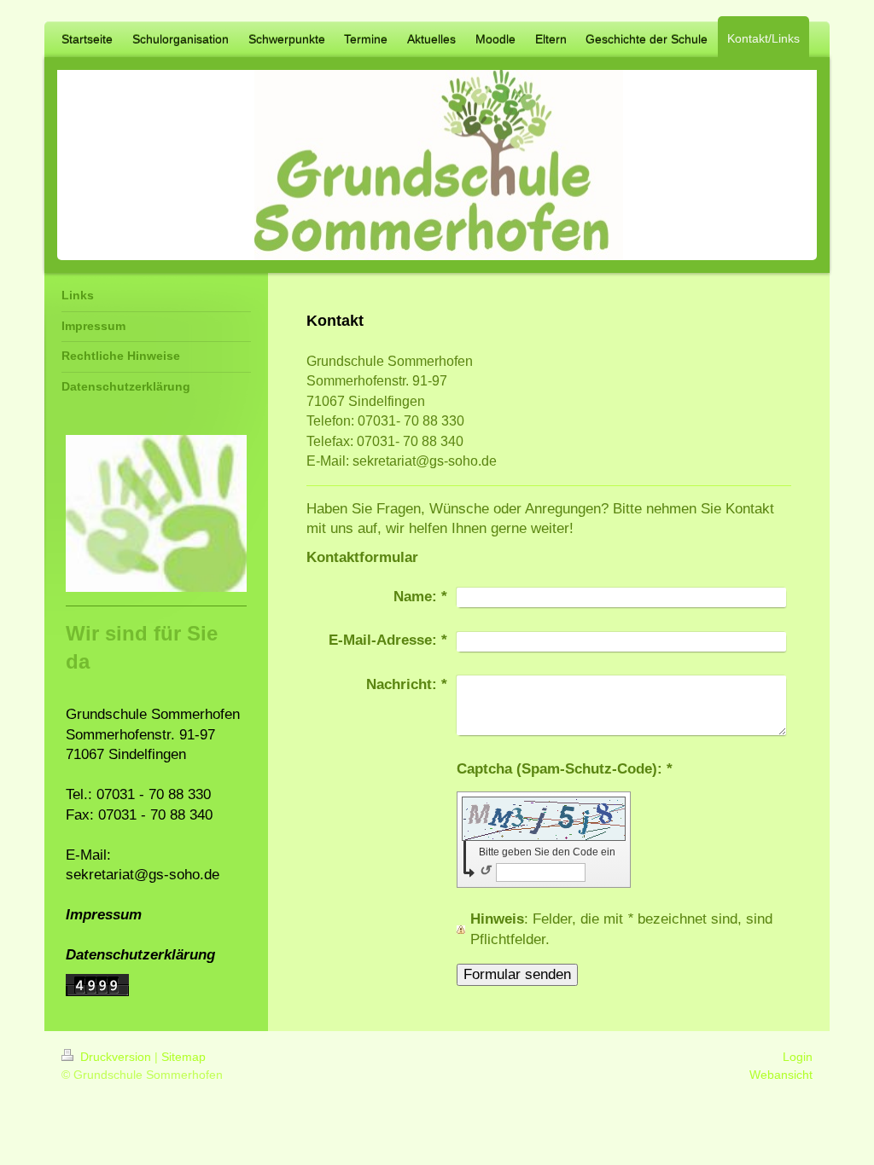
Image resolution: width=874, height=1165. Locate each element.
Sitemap (183, 1057)
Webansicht (781, 1074)
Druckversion (115, 1057)
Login (798, 1057)
